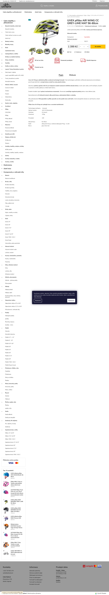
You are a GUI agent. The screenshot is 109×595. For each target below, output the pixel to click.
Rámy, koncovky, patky (11, 383)
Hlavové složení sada (10, 249)
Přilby (6, 109)
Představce (8, 374)
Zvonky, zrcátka (9, 162)
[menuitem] (12, 12)
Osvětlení (7, 106)
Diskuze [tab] (72, 75)
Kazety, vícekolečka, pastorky (13, 255)
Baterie (7, 175)
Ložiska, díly (8, 271)
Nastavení (38, 300)
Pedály (7, 312)
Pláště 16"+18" (9, 343)
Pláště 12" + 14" (9, 337)
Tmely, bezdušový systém (12, 78)
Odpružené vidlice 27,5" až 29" (13, 306)
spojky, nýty (8, 408)
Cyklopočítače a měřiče (11, 54)
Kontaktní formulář (34, 584)
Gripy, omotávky (9, 60)
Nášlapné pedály (9, 316)
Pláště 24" (8, 349)
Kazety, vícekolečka (10, 259)
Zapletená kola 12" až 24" (12, 442)
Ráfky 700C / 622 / (10, 439)
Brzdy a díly (8, 181)
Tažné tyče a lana (9, 32)
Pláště (7, 328)
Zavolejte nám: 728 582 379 (9, 1)
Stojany (7, 143)
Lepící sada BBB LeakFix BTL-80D (14, 75)
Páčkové (7, 399)
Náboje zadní (8, 292)
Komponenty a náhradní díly (14, 172)
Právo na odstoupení (34, 577)
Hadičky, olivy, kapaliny (11, 191)
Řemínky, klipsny (9, 322)
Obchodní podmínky (34, 571)
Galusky (7, 331)
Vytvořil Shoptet (101, 593)
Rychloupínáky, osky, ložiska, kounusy (12, 296)
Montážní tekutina (10, 81)
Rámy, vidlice (8, 390)
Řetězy (7, 405)
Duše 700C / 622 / (10, 237)
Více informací (37, 297)
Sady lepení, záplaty (10, 72)
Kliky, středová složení (11, 265)
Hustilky (7, 63)
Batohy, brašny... (9, 41)
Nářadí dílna (8, 97)
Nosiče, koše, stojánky (11, 103)
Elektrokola (8, 165)
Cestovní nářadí (9, 88)
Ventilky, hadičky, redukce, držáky (14, 146)
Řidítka (7, 380)
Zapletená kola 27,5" (10, 448)
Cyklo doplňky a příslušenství (9, 22)
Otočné (7, 396)
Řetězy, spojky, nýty (10, 402)
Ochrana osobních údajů (35, 573)
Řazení (7, 393)
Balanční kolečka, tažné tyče (13, 26)
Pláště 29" (8, 359)
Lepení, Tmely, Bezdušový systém (14, 69)
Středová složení (9, 274)
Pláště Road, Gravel (10, 365)
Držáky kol (8, 140)
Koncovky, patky (9, 386)
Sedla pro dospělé (10, 417)
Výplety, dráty (9, 215)
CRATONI (7, 112)
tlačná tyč (7, 38)
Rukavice (7, 125)
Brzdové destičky (9, 184)
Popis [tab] (61, 75)
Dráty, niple (8, 209)
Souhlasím (71, 300)
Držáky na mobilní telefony (12, 57)
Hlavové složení (9, 246)
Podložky (7, 371)
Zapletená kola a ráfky (11, 430)
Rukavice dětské (9, 128)
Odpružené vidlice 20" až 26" (13, 303)
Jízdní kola (7, 169)
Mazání (7, 94)
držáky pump (8, 149)
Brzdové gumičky (9, 188)
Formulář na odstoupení (35, 580)
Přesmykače (8, 283)
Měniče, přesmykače (10, 277)
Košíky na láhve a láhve (11, 66)
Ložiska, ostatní (9, 252)
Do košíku (98, 46)
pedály (7, 319)
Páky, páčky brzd (9, 203)
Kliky (6, 268)
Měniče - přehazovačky (11, 280)
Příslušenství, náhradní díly (12, 309)
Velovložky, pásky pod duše (12, 243)
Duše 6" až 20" (9, 234)
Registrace (102, 1)
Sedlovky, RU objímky (11, 420)
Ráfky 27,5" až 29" (10, 436)
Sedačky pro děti (10, 134)
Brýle (6, 47)
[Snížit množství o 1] (80, 46)
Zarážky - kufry (9, 325)
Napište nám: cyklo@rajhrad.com (26, 1)
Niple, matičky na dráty (11, 212)
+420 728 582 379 (8, 571)
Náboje (7, 286)
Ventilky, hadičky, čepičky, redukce (14, 152)
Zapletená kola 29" (10, 451)
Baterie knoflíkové (10, 178)
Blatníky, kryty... (9, 44)
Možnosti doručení (72, 39)
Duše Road (8, 240)
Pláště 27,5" (8, 356)
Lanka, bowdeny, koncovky (12, 200)
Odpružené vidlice (10, 300)
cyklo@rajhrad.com (8, 573)
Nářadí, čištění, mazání (11, 84)
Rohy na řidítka (9, 377)
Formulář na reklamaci (35, 582)
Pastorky (7, 262)
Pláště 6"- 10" (9, 340)
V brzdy (7, 206)
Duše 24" (7, 222)
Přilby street (8, 121)
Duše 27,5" (8, 228)
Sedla (6, 411)
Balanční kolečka (9, 29)
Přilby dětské (8, 118)
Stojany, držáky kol (10, 137)
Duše (6, 218)
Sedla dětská (8, 414)
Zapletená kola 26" (10, 445)
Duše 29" (7, 231)
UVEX (104, 26)
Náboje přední (9, 289)
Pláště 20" (8, 346)
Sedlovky (7, 427)
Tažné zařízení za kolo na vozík (13, 35)
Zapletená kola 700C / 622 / (12, 454)
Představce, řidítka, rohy (12, 368)
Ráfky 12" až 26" (9, 433)
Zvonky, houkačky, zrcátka (12, 159)
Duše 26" (7, 225)
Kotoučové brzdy (9, 197)
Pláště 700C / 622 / (10, 362)
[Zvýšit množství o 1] (88, 46)
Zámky (7, 155)
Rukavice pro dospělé (11, 131)
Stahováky (8, 100)
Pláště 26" (8, 353)
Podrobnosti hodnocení (91, 26)
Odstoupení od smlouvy (35, 575)
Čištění (7, 91)
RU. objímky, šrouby (10, 423)
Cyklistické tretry (10, 51)
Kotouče (7, 194)
